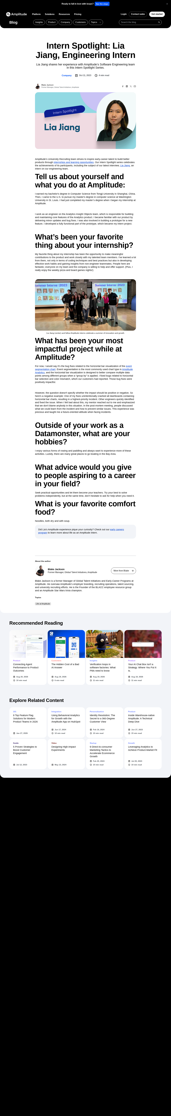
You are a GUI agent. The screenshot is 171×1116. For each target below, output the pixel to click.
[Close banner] (167, 4)
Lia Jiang (125, 165)
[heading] (78, 3)
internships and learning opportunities (74, 162)
